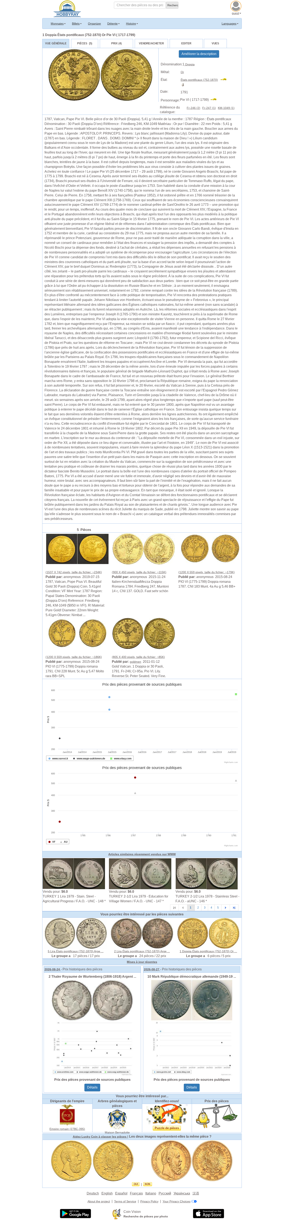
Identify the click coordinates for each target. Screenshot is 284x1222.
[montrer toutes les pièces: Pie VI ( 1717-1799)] (215, 99)
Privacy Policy (149, 1201)
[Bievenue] (67, 8)
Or (182, 72)
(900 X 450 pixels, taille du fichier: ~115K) (139, 572)
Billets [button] (76, 23)
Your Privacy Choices (176, 1201)
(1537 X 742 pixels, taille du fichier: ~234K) (74, 572)
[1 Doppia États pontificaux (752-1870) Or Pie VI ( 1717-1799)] (77, 548)
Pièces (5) (84, 43)
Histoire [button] (131, 23)
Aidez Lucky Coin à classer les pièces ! (100, 1136)
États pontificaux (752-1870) (199, 79)
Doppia (189, 64)
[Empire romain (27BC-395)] (67, 1114)
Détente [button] (112, 23)
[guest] (236, 5)
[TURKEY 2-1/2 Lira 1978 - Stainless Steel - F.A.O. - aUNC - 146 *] (206, 873)
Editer (186, 43)
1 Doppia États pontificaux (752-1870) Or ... (208, 951)
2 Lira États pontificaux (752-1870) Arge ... (142, 951)
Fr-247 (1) (209, 108)
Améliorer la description (199, 54)
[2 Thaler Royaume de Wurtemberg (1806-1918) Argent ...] (92, 1027)
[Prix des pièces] (216, 1115)
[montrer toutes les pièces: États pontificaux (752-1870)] (225, 79)
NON (147, 1184)
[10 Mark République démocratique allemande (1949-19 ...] (191, 1027)
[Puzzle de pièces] (167, 1114)
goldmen (135, 661)
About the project (99, 1201)
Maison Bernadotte (117, 1132)
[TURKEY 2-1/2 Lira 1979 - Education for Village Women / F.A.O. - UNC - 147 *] (140, 873)
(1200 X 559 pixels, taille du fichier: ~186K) (74, 657)
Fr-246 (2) (193, 108)
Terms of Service (125, 1201)
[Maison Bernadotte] (117, 1119)
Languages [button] (229, 23)
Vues (215, 43)
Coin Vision (132, 1211)
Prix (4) (116, 43)
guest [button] (235, 13)
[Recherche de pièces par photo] (117, 1214)
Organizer (94, 23)
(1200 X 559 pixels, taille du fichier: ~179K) (206, 572)
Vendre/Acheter (151, 43)
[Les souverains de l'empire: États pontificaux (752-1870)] (184, 84)
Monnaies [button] (57, 23)
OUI (136, 1184)
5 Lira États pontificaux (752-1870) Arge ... (76, 951)
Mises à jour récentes (142, 962)
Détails (92, 1087)
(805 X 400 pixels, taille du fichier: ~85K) (138, 657)
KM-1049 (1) (226, 108)
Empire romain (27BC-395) (67, 1129)
